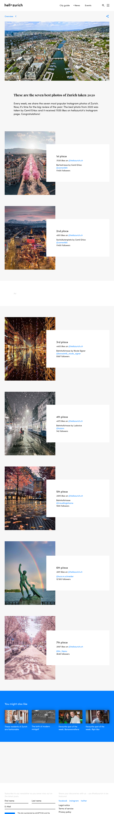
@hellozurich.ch (75, 160)
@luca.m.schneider (65, 576)
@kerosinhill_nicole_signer (68, 353)
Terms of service (66, 808)
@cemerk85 (61, 167)
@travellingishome (64, 502)
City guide (65, 5)
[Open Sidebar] (108, 5)
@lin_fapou (61, 651)
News (77, 5)
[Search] (103, 5)
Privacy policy (65, 811)
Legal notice (64, 805)
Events (88, 5)
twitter (84, 800)
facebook (63, 800)
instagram (74, 800)
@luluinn (60, 428)
